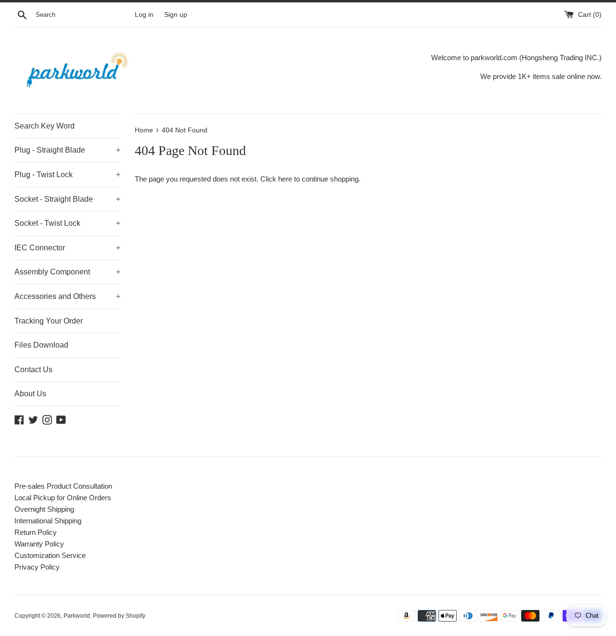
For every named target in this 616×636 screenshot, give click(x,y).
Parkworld (77, 615)
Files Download (41, 345)
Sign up (175, 14)
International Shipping (47, 521)
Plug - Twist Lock (67, 174)
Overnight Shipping (44, 509)
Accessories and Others (67, 296)
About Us (30, 393)
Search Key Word (44, 126)
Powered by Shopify (119, 615)
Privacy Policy (37, 567)
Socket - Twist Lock (67, 223)
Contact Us (33, 369)
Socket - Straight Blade (67, 199)
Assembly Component (67, 272)
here (285, 179)
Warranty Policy (39, 544)
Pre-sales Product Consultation (63, 486)
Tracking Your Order (48, 321)
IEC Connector (67, 248)
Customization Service (50, 555)
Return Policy (35, 532)
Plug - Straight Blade (67, 150)
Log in (144, 14)
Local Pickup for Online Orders (62, 497)
